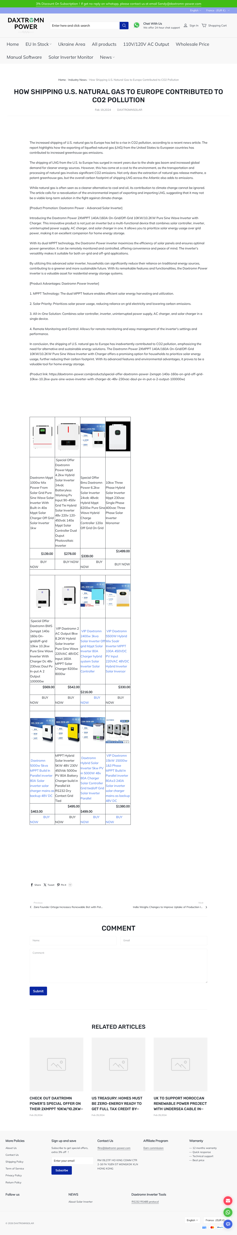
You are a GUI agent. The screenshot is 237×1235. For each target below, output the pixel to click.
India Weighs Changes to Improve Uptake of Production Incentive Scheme (168, 907)
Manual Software (24, 57)
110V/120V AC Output (146, 44)
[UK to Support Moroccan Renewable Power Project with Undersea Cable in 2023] (180, 1064)
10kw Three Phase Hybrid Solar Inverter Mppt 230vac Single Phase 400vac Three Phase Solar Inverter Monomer (115, 503)
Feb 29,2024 (36, 1115)
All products (104, 44)
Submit (38, 991)
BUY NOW (122, 564)
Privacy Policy (14, 1175)
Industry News (77, 79)
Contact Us (12, 1154)
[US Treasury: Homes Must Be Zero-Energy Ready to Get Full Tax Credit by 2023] (118, 1064)
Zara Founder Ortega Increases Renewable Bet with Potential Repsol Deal (69, 907)
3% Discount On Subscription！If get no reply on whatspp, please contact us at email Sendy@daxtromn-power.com (118, 4)
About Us (11, 1147)
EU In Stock (37, 44)
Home (13, 44)
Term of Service (15, 1168)
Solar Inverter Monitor (71, 57)
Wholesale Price (192, 44)
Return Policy (13, 1182)
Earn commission (153, 1147)
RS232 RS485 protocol (145, 1201)
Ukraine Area (71, 44)
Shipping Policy (14, 1161)
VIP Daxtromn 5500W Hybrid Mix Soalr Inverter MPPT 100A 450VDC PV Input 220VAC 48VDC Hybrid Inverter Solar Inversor (117, 651)
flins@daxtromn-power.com (114, 1147)
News (106, 57)
